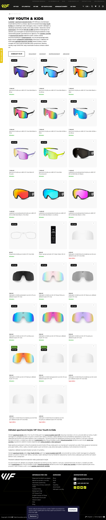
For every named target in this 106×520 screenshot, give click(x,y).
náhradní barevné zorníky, (24, 41)
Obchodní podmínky (39, 482)
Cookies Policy (36, 489)
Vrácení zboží (36, 500)
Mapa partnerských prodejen (41, 478)
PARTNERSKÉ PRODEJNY (38, 1)
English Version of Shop (39, 495)
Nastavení (33, 516)
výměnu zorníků (45, 33)
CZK (87, 6)
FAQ (33, 502)
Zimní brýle (56, 487)
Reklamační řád (37, 491)
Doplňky (55, 485)
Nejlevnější (32, 54)
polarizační (12, 29)
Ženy (54, 478)
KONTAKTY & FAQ (86, 1)
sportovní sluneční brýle (23, 22)
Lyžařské (11, 22)
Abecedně (66, 54)
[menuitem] (16, 6)
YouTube (81, 487)
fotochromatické (66, 440)
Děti (54, 482)
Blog (33, 504)
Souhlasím (72, 510)
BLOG (63, 1)
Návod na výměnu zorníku (40, 480)
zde (36, 512)
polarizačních (26, 37)
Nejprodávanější (54, 54)
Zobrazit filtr (16, 54)
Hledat (92, 6)
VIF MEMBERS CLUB (53, 1)
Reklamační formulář (39, 497)
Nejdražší (42, 54)
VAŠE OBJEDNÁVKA (99, 1)
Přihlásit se (99, 6)
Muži (54, 480)
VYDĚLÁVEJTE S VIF (73, 1)
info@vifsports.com (85, 479)
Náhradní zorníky (58, 489)
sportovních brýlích (16, 35)
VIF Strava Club (37, 493)
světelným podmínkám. (25, 39)
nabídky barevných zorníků (40, 466)
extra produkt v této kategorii (51, 442)
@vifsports (85, 487)
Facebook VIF (75, 487)
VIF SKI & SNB (28, 29)
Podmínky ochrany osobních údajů (41, 485)
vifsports (78, 487)
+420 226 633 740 (83, 483)
